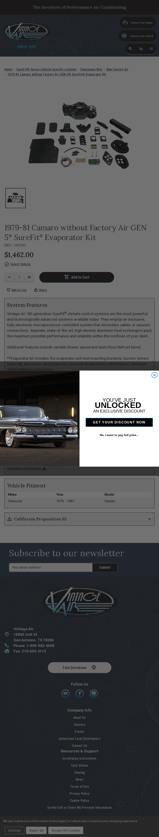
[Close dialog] (154, 374)
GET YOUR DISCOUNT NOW (119, 422)
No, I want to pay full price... (119, 435)
